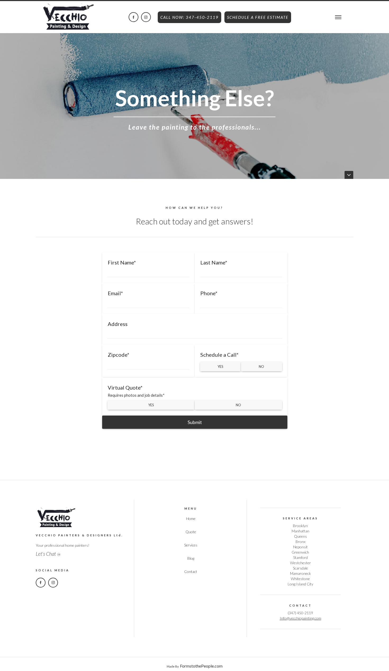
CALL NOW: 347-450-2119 (189, 17)
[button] (338, 16)
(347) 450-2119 (300, 613)
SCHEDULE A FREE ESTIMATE (257, 17)
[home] (67, 15)
